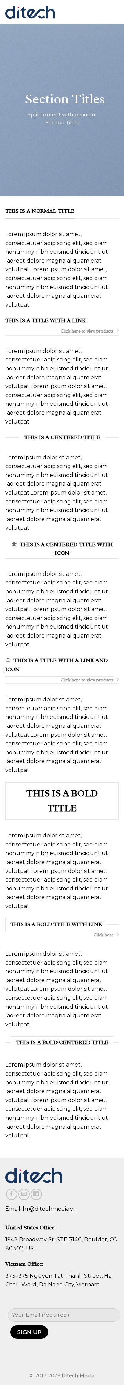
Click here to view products (87, 331)
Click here (104, 935)
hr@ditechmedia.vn (50, 1208)
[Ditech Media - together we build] (30, 12)
